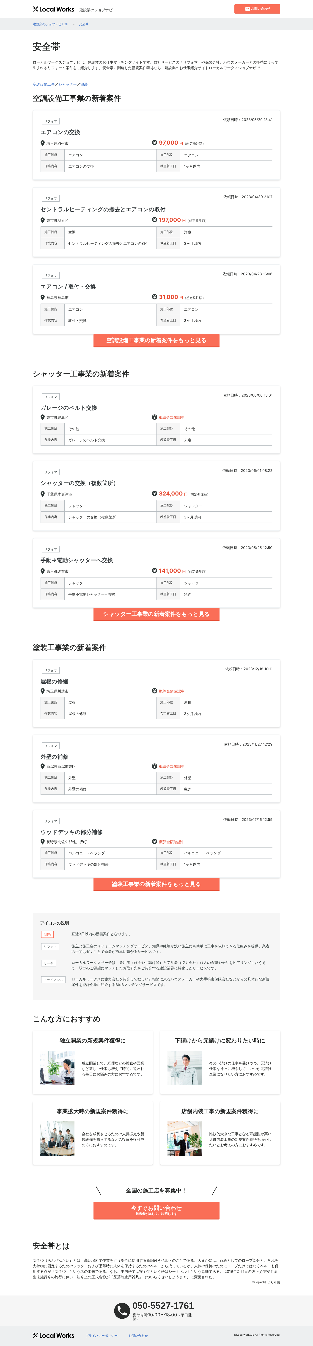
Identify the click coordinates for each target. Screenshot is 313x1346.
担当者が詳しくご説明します (156, 1210)
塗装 (84, 84)
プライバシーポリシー (101, 1336)
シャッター (67, 84)
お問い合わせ (138, 1336)
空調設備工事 (44, 84)
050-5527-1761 (163, 1305)
